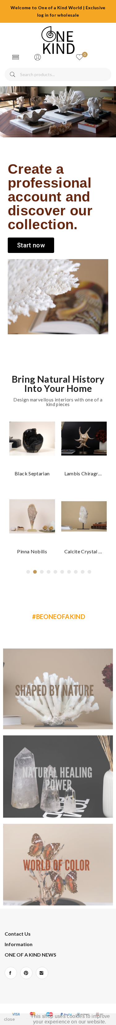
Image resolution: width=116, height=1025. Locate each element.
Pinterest (26, 973)
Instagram (42, 973)
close (9, 1019)
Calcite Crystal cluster (84, 551)
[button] (31, 245)
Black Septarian (32, 473)
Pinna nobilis (32, 551)
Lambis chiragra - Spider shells (84, 473)
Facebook (11, 973)
